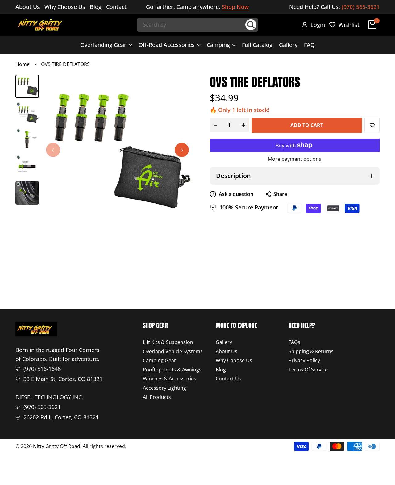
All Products (157, 397)
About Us (27, 6)
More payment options (294, 158)
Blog (96, 6)
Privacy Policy (304, 360)
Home (22, 64)
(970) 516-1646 (42, 368)
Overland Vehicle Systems (173, 351)
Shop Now (235, 7)
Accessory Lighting (164, 387)
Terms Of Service (308, 369)
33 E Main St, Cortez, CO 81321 (62, 379)
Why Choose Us (64, 6)
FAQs (294, 342)
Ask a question (235, 194)
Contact (116, 6)
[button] (372, 125)
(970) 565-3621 (361, 6)
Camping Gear (159, 360)
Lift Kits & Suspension (168, 342)
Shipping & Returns (311, 351)
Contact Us (228, 378)
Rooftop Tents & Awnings (172, 369)
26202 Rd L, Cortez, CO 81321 (61, 417)
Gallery (224, 342)
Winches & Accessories (169, 378)
